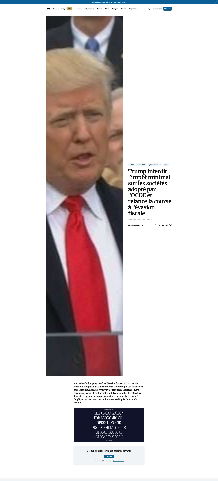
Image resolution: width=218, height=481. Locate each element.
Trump (166, 165)
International (89, 9)
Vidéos (123, 9)
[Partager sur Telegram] (167, 225)
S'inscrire (167, 9)
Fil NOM (131, 165)
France (99, 9)
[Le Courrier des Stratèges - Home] (59, 9)
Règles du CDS (134, 9)
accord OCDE (141, 165)
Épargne (115, 9)
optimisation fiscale (155, 165)
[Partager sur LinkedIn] (163, 225)
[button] (145, 8)
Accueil (79, 9)
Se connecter (157, 9)
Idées (107, 9)
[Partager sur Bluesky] (170, 225)
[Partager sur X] (159, 225)
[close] (216, 2)
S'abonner (109, 456)
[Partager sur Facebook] (155, 225)
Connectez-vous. (118, 461)
